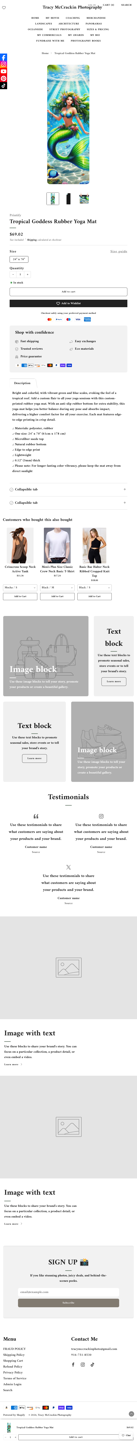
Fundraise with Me (50, 41)
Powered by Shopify (14, 1415)
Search (126, 5)
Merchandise (96, 18)
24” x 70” (19, 259)
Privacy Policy (13, 1372)
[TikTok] (3, 85)
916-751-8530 (81, 1355)
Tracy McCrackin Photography (72, 8)
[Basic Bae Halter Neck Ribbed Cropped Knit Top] (94, 545)
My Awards (76, 35)
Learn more (114, 681)
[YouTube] (3, 71)
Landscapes (43, 24)
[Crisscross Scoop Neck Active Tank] (20, 545)
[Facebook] (3, 57)
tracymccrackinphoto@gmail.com (94, 1349)
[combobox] (20, 587)
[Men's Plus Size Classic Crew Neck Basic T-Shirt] (57, 545)
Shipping (32, 240)
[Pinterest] (3, 78)
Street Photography (64, 29)
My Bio (95, 35)
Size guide (118, 252)
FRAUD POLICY (14, 1349)
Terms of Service (14, 1378)
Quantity (17, 268)
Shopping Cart (13, 1361)
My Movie (52, 18)
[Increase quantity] (15, 1437)
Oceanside (35, 29)
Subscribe (68, 1303)
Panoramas (94, 24)
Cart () (108, 5)
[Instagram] (3, 64)
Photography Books (86, 41)
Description (22, 383)
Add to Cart (20, 596)
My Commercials (49, 35)
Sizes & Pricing (98, 29)
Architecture (69, 24)
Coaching (73, 18)
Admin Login (12, 1384)
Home (35, 18)
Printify (15, 215)
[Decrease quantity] (5, 1437)
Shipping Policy (14, 1355)
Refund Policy (12, 1367)
